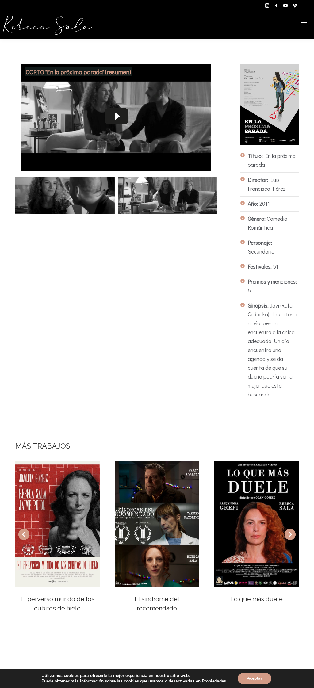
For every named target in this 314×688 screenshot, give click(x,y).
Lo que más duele (256, 599)
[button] (23, 534)
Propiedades (214, 681)
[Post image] (57, 524)
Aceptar (254, 678)
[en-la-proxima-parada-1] (167, 195)
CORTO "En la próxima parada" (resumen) (78, 72)
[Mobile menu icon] (304, 25)
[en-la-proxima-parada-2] (65, 195)
